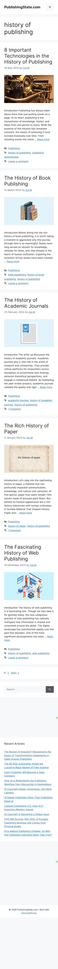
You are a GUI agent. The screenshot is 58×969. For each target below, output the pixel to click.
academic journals (18, 400)
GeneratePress (29, 913)
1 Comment (14, 409)
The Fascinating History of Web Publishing (22, 553)
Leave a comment (18, 161)
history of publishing (19, 152)
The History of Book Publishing (27, 181)
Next (15, 672)
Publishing (14, 148)
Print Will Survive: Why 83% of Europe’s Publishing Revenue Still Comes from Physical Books (26, 823)
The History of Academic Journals (26, 303)
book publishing (17, 274)
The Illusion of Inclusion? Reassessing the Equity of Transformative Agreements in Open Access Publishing (27, 755)
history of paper (17, 526)
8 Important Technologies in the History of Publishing (28, 56)
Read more (43, 139)
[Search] (50, 689)
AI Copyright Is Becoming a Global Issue (26, 814)
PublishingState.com (22, 7)
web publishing (40, 653)
